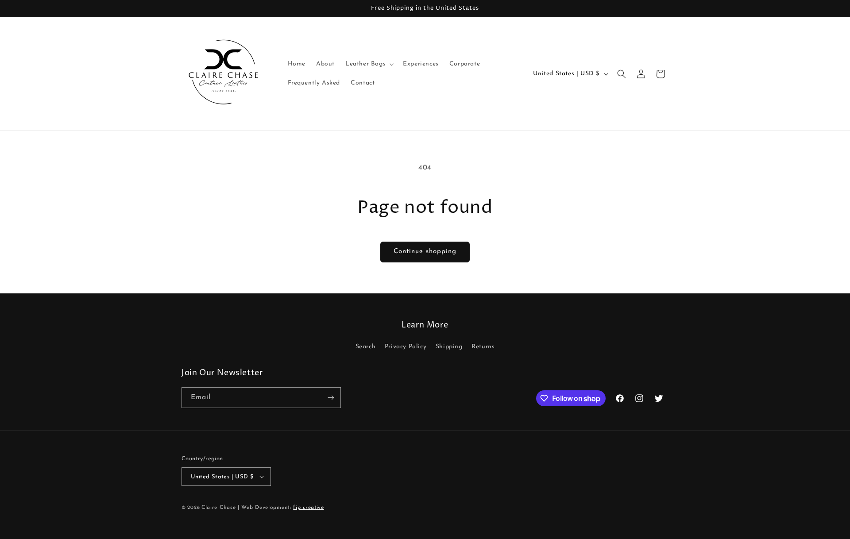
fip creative (308, 507)
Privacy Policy (405, 346)
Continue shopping (425, 251)
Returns (483, 346)
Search (365, 346)
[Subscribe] (330, 397)
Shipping (449, 346)
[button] (369, 64)
